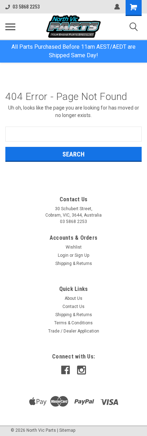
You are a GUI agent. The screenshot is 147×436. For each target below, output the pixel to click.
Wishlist (74, 247)
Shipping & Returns (73, 263)
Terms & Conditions (73, 322)
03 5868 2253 (26, 7)
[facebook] (65, 370)
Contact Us (73, 306)
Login (63, 255)
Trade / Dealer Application (73, 331)
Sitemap (67, 430)
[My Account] (117, 7)
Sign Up (82, 255)
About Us (73, 298)
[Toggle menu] (10, 27)
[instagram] (81, 370)
